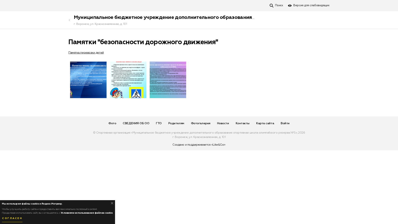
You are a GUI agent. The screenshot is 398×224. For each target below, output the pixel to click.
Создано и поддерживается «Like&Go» (199, 144)
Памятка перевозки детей (86, 52)
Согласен (12, 218)
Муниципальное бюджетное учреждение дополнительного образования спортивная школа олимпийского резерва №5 (220, 17)
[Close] (112, 203)
